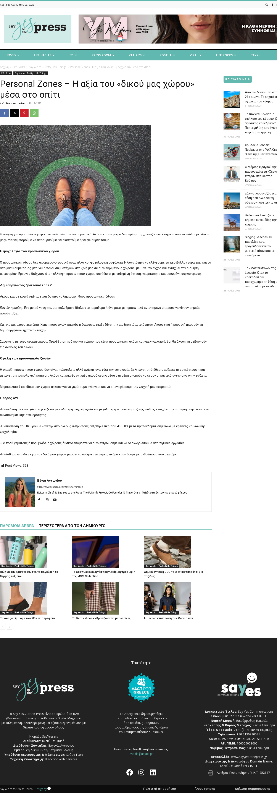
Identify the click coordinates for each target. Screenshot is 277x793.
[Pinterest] (24, 113)
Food (11, 55)
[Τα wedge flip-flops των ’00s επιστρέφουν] (34, 598)
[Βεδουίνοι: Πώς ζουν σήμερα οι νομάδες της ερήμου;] (228, 223)
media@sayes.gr (141, 754)
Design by (41, 789)
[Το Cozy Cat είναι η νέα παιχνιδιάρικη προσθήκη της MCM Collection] (106, 552)
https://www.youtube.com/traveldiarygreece (60, 487)
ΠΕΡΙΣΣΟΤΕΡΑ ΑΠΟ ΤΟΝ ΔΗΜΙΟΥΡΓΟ (72, 525)
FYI (71, 55)
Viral (194, 55)
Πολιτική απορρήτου (159, 789)
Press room (101, 55)
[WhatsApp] (34, 113)
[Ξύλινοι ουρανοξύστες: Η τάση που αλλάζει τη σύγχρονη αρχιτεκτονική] (228, 201)
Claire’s (135, 55)
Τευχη (256, 55)
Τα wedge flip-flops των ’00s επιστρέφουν (27, 618)
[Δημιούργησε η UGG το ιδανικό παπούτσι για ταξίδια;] (178, 552)
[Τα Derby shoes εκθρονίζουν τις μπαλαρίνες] (106, 598)
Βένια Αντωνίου (15, 103)
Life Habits (42, 55)
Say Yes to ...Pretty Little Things (47, 67)
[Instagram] (48, 500)
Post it (166, 55)
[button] (267, 4)
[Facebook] (272, 5)
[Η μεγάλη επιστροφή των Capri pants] (178, 598)
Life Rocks (224, 55)
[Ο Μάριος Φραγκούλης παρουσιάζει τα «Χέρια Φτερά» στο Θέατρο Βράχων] (228, 175)
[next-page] (9, 627)
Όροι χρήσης (205, 789)
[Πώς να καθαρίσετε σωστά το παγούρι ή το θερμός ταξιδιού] (34, 552)
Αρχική (4, 67)
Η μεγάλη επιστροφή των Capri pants (168, 618)
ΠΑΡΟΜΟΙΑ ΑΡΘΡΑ (17, 525)
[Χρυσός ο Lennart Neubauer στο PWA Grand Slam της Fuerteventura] (228, 153)
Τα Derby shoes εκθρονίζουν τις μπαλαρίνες (101, 618)
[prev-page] (2, 627)
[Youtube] (56, 500)
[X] (14, 113)
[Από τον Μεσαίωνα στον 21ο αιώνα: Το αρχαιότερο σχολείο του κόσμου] (228, 100)
